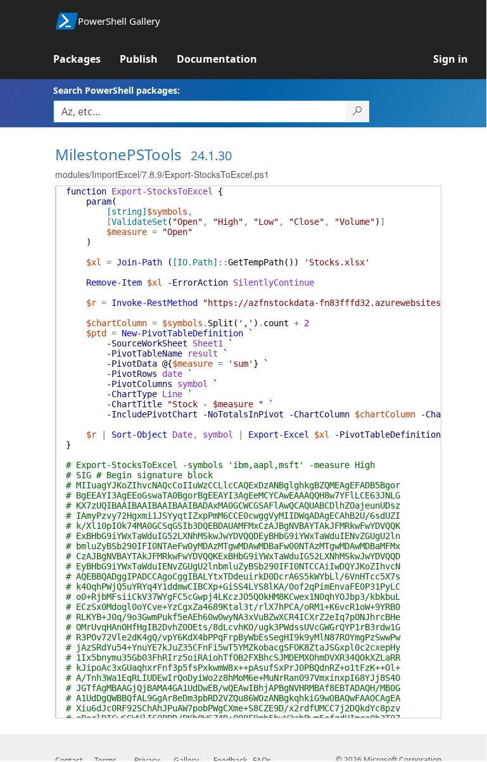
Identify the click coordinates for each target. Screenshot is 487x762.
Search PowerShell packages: (116, 90)
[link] (86, 59)
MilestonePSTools (118, 154)
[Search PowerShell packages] (357, 111)
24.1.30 (211, 155)
